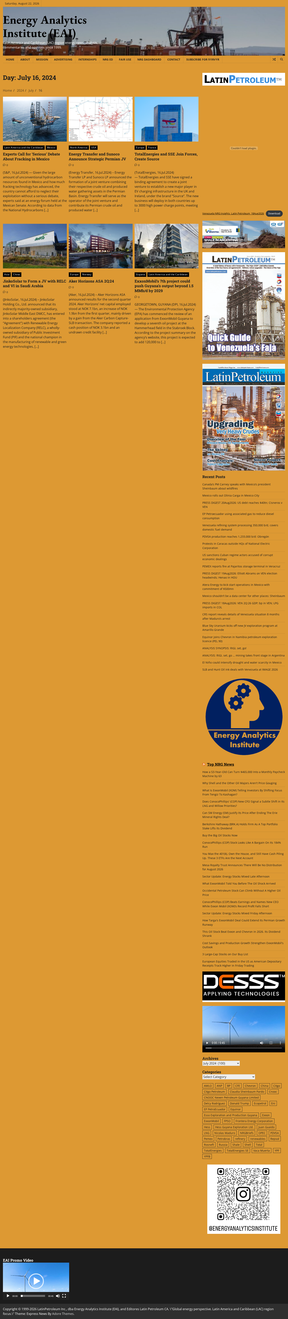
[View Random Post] (274, 59)
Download (274, 213)
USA (93, 147)
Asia (6, 274)
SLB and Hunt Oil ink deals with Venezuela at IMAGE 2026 (240, 669)
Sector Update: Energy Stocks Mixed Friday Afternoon (237, 913)
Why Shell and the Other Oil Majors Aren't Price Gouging (239, 783)
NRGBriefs (247, 1133)
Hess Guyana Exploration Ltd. (234, 1127)
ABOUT (25, 59)
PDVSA (274, 1133)
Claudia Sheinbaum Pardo (247, 1091)
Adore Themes (63, 1314)
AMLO (208, 1086)
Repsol (274, 1139)
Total (259, 1145)
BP (228, 1086)
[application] (36, 1281)
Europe (140, 147)
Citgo (276, 1086)
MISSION (42, 59)
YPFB (207, 1156)
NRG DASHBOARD (149, 59)
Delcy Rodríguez (214, 1103)
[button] (36, 1281)
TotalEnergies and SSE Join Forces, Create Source (166, 156)
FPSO (227, 1121)
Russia (223, 1145)
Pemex (208, 1139)
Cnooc (273, 1091)
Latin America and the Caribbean (23, 147)
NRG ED (108, 59)
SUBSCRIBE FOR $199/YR (202, 59)
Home (10, 59)
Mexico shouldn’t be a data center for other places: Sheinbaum (243, 596)
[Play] (8, 1296)
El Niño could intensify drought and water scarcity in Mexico (242, 662)
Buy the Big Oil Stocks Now (219, 835)
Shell (248, 1145)
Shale (236, 1145)
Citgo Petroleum (214, 1091)
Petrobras (223, 1139)
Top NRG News (220, 764)
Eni (273, 1103)
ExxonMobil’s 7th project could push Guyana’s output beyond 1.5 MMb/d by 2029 (164, 286)
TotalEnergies (213, 1150)
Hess (207, 1127)
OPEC (261, 1133)
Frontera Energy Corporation (254, 1121)
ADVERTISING (63, 59)
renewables (257, 1139)
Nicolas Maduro (224, 1133)
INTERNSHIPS (87, 59)
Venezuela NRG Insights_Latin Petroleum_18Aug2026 (233, 213)
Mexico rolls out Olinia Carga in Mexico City (230, 495)
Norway (86, 274)
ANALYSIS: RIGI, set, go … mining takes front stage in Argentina (243, 655)
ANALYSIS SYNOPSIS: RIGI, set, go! (224, 648)
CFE (237, 1086)
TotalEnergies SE (237, 1150)
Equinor (235, 1109)
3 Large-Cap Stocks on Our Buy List (225, 954)
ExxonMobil (211, 1121)
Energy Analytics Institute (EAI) (45, 26)
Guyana (140, 274)
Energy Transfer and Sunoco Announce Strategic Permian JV (97, 156)
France (152, 147)
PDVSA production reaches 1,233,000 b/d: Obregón (235, 536)
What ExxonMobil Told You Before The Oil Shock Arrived (239, 883)
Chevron (250, 1086)
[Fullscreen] (64, 1296)
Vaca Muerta (261, 1150)
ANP (219, 1086)
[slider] (33, 1296)
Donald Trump (239, 1103)
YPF (277, 1150)
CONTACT (173, 59)
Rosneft (209, 1145)
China (16, 274)
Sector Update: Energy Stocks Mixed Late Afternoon (236, 876)
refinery (240, 1139)
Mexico (51, 147)
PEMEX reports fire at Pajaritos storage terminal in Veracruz (241, 566)
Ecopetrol (260, 1103)
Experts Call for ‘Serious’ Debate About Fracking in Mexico (31, 156)
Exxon (266, 1115)
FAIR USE (125, 59)
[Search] (281, 59)
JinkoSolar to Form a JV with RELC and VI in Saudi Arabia (34, 283)
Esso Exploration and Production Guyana (230, 1115)
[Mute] (58, 1296)
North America (79, 147)
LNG (206, 1133)
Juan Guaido (266, 1127)
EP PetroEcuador (215, 1109)
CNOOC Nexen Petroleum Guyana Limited (231, 1097)
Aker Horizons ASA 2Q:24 (91, 281)
